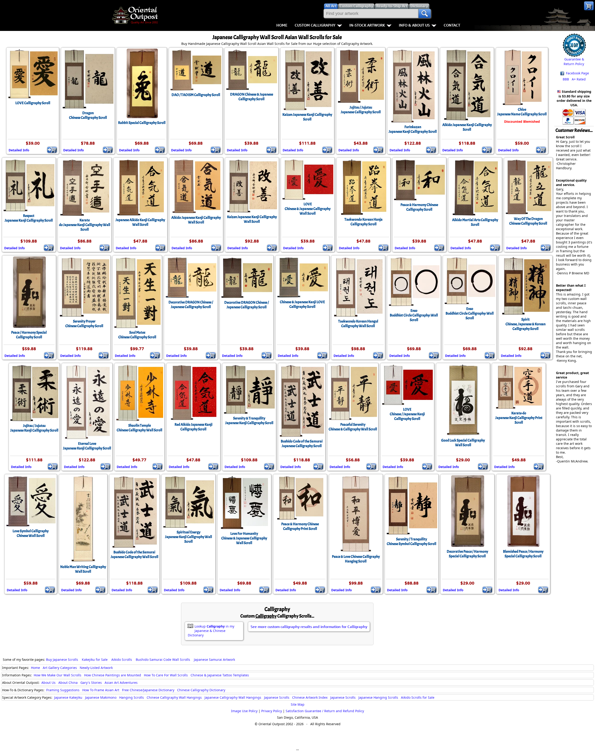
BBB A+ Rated (574, 79)
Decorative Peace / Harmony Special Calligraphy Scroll (467, 553)
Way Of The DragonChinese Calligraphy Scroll (528, 221)
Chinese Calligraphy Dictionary (201, 690)
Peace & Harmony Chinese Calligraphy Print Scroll (300, 526)
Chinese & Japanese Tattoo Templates (220, 675)
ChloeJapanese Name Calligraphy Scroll (522, 111)
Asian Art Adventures (121, 682)
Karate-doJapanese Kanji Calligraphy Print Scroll (518, 418)
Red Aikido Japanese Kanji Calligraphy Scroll (193, 427)
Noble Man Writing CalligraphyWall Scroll (83, 569)
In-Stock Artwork (367, 25)
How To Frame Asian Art (100, 690)
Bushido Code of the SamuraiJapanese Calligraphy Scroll (302, 443)
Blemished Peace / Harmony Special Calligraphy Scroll (523, 553)
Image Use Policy (244, 711)
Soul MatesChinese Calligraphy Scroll (137, 334)
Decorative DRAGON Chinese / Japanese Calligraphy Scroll (191, 304)
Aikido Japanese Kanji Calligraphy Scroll (467, 127)
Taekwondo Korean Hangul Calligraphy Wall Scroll (358, 323)
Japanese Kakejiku (68, 697)
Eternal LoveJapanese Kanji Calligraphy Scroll (87, 446)
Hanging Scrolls (131, 697)
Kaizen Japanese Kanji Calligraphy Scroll (307, 117)
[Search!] (424, 13)
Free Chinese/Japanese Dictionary (148, 690)
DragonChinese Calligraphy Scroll (88, 115)
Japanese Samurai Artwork (214, 659)
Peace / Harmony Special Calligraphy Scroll (29, 334)
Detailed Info (19, 150)
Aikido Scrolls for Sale (417, 697)
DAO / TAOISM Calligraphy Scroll (196, 95)
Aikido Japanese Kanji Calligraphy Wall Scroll (196, 220)
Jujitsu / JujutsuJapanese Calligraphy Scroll (361, 109)
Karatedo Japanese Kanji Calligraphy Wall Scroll (84, 225)
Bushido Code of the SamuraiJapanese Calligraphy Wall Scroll (134, 554)
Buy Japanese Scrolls (62, 659)
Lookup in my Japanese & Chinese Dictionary (211, 630)
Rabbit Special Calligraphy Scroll (141, 122)
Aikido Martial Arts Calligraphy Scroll (475, 222)
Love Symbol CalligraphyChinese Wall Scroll (31, 533)
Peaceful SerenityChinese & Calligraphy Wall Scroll (353, 427)
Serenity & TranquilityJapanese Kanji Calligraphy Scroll (249, 420)
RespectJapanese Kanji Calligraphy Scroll (29, 218)
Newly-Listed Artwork (96, 667)
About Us (48, 682)
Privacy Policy (271, 711)
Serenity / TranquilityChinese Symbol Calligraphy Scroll (411, 541)
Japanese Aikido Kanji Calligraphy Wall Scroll (140, 222)
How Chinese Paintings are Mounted (112, 675)
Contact (452, 25)
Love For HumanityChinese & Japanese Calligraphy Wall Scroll (244, 538)
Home (281, 25)
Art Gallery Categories (60, 667)
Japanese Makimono (100, 697)
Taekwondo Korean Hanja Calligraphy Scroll (363, 221)
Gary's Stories (91, 682)
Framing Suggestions (62, 690)
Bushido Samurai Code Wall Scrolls (163, 659)
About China (68, 682)
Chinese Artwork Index (309, 697)
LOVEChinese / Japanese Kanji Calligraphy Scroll (407, 414)
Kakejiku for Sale (95, 659)
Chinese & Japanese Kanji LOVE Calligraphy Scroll (302, 304)
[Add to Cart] (52, 150)
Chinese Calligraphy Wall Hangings (174, 697)
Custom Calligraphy (315, 25)
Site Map (297, 704)
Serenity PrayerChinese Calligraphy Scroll (84, 323)
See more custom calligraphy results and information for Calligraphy (309, 626)
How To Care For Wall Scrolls (166, 675)
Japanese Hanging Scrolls (378, 697)
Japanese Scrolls (276, 697)
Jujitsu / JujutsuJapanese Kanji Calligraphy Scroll (34, 428)
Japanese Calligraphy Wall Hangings (233, 697)
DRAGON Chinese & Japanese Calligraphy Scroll (251, 96)
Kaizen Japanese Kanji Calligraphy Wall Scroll (252, 219)
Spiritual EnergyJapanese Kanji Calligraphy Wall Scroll (188, 537)
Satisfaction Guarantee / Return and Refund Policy (325, 711)
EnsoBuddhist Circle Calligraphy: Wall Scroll (414, 315)
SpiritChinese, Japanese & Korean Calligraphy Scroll (525, 324)
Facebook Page (577, 73)
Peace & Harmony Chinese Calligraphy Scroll (419, 207)
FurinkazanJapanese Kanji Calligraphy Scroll (413, 129)
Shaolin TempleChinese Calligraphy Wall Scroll (139, 427)
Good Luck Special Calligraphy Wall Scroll (463, 442)
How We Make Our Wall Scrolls (57, 675)
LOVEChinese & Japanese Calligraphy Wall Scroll (308, 209)
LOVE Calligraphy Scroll (32, 103)
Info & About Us (414, 25)
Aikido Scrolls (121, 659)
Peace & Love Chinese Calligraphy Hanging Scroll (356, 559)
